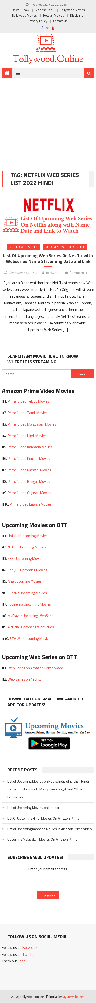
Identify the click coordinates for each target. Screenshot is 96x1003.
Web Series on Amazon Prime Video (35, 668)
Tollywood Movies (72, 10)
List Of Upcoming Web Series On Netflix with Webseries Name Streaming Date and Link (48, 258)
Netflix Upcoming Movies (27, 547)
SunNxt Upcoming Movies (27, 593)
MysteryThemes (73, 996)
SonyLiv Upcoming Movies (27, 570)
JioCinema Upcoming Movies (29, 604)
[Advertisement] (48, 121)
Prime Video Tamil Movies (28, 413)
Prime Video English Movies (31, 504)
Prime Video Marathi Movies (29, 470)
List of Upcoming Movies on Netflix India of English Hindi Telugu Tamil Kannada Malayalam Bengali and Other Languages (48, 789)
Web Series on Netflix (24, 679)
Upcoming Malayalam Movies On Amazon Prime (42, 839)
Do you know (20, 10)
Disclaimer (77, 15)
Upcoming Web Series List (65, 246)
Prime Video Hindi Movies (27, 436)
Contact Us (60, 21)
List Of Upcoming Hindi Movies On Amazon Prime (43, 818)
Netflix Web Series (23, 246)
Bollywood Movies (24, 15)
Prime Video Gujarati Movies (29, 493)
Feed (22, 961)
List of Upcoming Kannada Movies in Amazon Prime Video (49, 828)
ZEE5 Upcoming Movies (25, 558)
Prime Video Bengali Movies (29, 481)
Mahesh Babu (44, 10)
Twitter (28, 954)
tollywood (53, 272)
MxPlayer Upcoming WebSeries (31, 616)
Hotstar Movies (53, 15)
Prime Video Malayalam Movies (32, 424)
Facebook (29, 947)
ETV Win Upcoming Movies (30, 638)
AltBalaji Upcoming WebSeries (31, 627)
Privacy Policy (38, 21)
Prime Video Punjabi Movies (29, 458)
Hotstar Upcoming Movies (28, 536)
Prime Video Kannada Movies (30, 447)
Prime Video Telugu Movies (28, 401)
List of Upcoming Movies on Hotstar (33, 807)
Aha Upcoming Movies (25, 581)
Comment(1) (78, 272)
